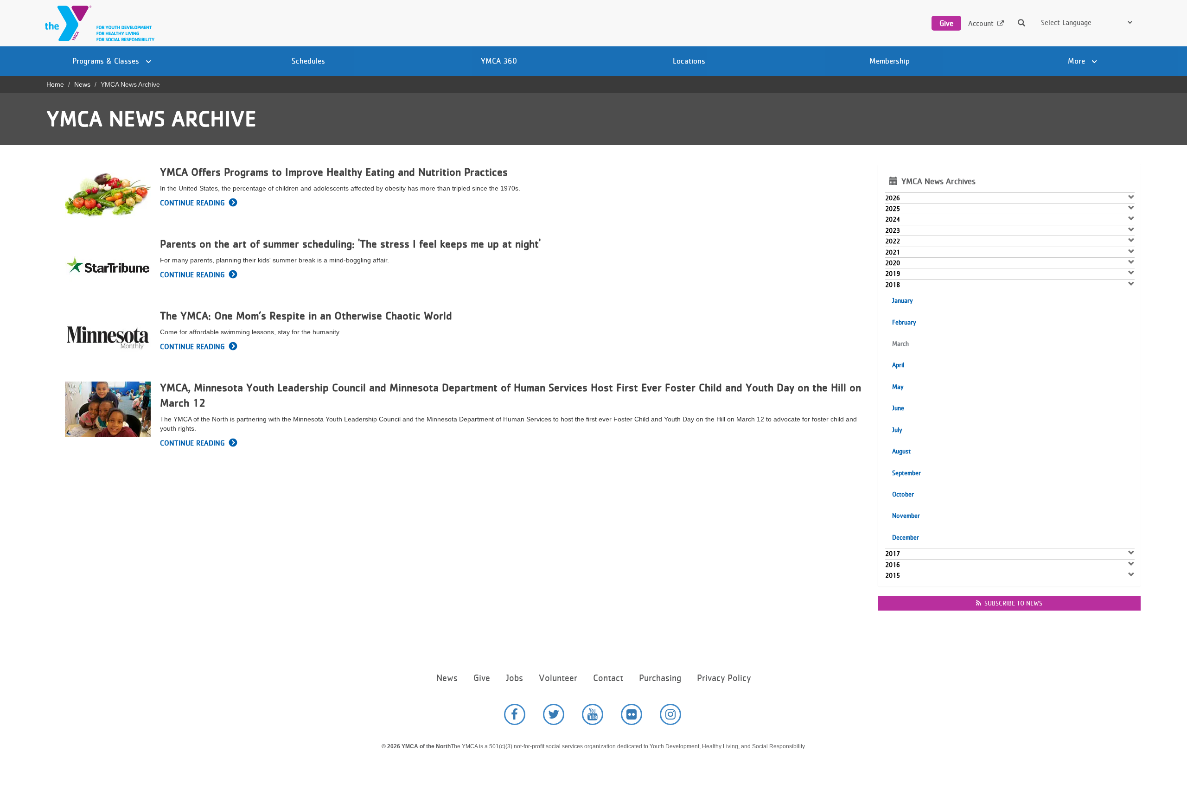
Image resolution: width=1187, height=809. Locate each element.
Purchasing (660, 678)
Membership (889, 60)
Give (946, 23)
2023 (892, 230)
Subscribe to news (1013, 603)
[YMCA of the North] (97, 23)
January (902, 300)
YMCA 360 (499, 60)
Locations (689, 60)
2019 (892, 273)
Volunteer (558, 678)
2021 (892, 252)
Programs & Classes (106, 60)
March (900, 343)
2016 (892, 564)
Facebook (514, 714)
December (905, 537)
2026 (892, 198)
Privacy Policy (724, 678)
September (906, 473)
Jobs (514, 678)
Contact (608, 678)
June (898, 408)
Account (981, 23)
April (898, 365)
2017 (892, 553)
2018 (892, 284)
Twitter (553, 714)
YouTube (592, 714)
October (903, 494)
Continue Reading (192, 202)
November (906, 515)
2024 (892, 219)
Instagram (670, 714)
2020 (892, 263)
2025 (892, 208)
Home (55, 84)
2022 (892, 241)
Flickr (631, 714)
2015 (892, 575)
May (898, 386)
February (904, 322)
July (897, 429)
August (901, 451)
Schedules (308, 60)
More (1077, 60)
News (82, 84)
